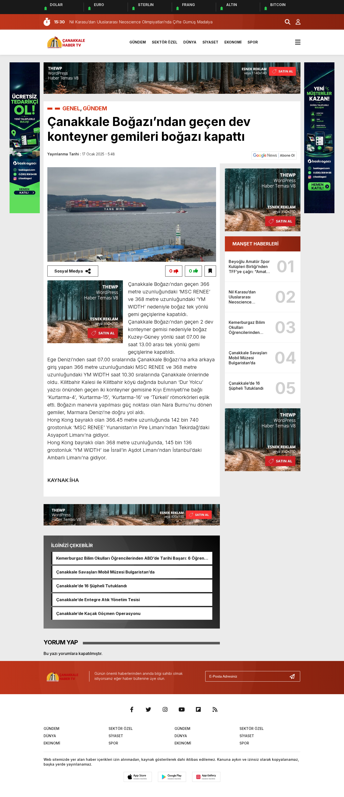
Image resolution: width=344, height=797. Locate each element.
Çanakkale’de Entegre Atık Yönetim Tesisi (98, 599)
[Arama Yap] (285, 22)
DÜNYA (189, 42)
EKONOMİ (233, 42)
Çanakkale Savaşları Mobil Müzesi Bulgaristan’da (105, 571)
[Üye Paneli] (295, 22)
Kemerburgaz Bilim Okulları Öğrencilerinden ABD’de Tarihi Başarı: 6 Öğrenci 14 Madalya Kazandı (132, 558)
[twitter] (148, 709)
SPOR (253, 42)
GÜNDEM (137, 42)
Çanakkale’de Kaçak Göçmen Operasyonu (98, 613)
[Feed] (215, 709)
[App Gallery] (206, 777)
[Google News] (274, 155)
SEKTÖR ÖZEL (164, 42)
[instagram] (165, 709)
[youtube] (181, 709)
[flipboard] (198, 709)
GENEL (71, 108)
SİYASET (210, 42)
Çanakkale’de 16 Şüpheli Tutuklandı (91, 585)
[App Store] (138, 777)
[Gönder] (294, 676)
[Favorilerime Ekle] (210, 271)
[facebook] (131, 709)
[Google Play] (172, 777)
